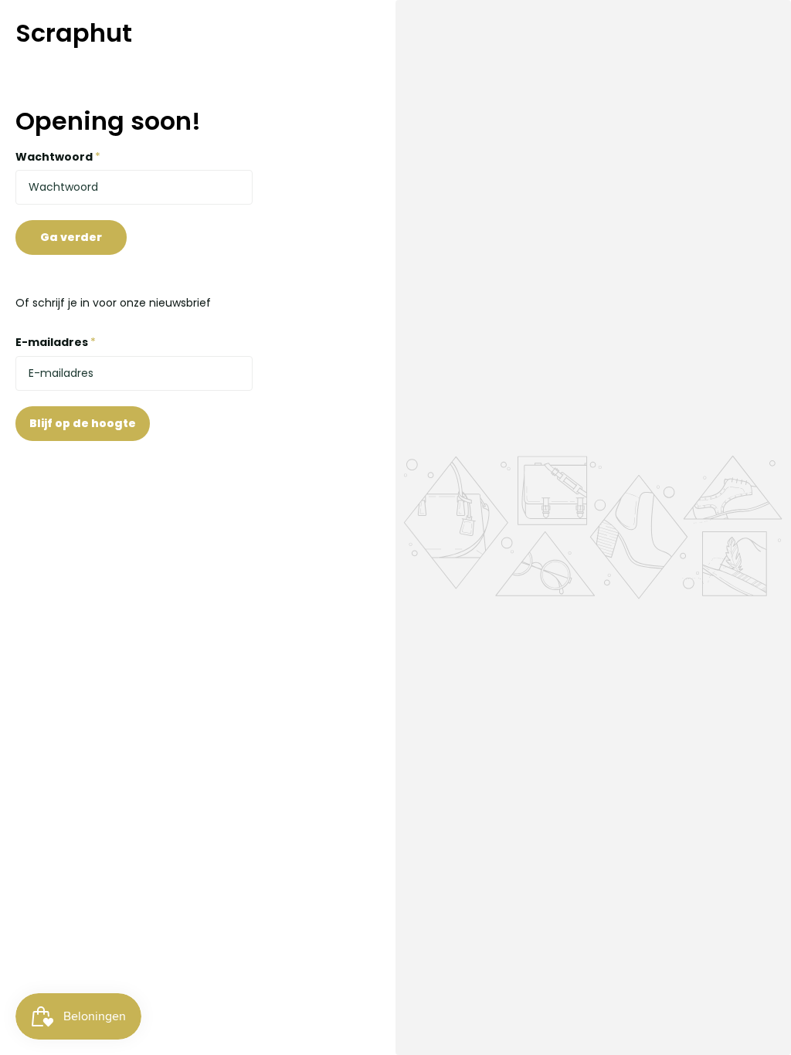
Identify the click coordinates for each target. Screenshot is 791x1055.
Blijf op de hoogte (82, 423)
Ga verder (71, 237)
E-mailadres (55, 342)
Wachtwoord (57, 157)
